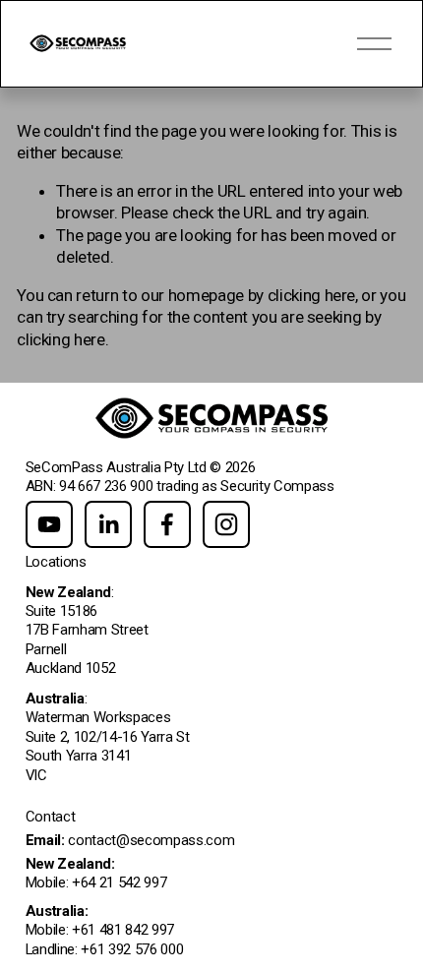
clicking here (312, 295)
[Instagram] (226, 524)
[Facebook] (167, 524)
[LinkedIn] (108, 524)
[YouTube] (49, 524)
